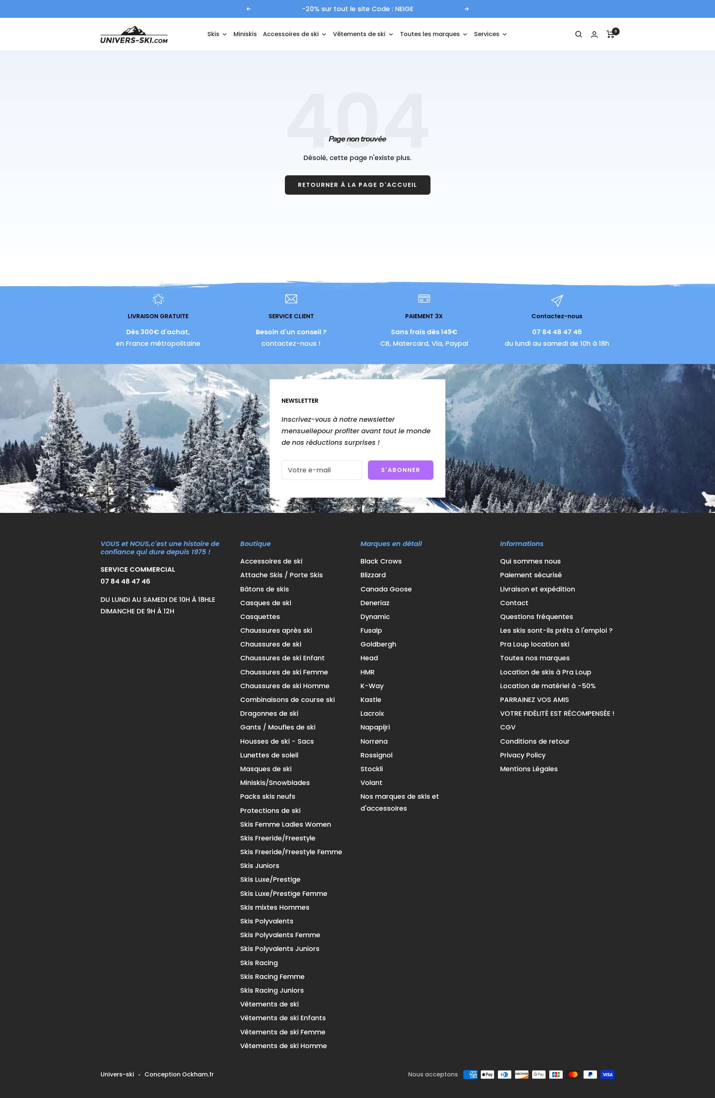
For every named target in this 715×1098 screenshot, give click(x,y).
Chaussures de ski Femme (284, 672)
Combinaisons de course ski (287, 699)
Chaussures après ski (276, 630)
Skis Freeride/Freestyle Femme (291, 851)
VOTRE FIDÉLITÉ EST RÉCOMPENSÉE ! (557, 713)
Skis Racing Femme (272, 976)
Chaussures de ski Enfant (282, 658)
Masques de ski (266, 768)
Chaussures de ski (270, 644)
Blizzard (373, 575)
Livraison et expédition (537, 589)
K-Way (372, 685)
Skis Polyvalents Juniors (280, 948)
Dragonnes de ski (269, 713)
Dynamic (375, 616)
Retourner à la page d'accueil (357, 185)
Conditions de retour (535, 741)
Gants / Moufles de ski (277, 727)
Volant (371, 782)
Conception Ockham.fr (179, 1074)
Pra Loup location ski (534, 644)
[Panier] (610, 34)
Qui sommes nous (530, 561)
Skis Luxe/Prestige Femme (283, 893)
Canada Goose (386, 589)
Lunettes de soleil (269, 755)
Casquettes (260, 616)
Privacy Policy (523, 755)
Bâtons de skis (264, 589)
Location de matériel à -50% (548, 685)
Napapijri (375, 727)
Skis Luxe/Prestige (270, 879)
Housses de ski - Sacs (277, 741)
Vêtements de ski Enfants (283, 1017)
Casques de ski (265, 602)
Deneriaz (375, 602)
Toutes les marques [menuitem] (430, 34)
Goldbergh (378, 644)
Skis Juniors (259, 865)
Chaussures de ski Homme (285, 685)
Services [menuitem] (486, 34)
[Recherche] (578, 34)
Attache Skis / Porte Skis (281, 575)
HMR (367, 672)
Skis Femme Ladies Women (285, 824)
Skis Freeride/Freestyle (277, 838)
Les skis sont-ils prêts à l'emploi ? (556, 630)
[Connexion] (594, 34)
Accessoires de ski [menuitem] (291, 34)
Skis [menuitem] (213, 34)
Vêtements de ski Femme (282, 1032)
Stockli (371, 768)
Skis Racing (259, 962)
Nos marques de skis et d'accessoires (399, 802)
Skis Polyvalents (266, 921)
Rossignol (376, 755)
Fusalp (371, 630)
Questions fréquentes (536, 616)
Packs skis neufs (267, 796)
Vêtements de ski (269, 1004)
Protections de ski (270, 810)
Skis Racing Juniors (272, 990)
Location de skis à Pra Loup (545, 672)
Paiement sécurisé (531, 575)
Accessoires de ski (271, 561)
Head (369, 658)
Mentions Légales (529, 768)
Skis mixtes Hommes (274, 907)
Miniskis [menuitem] (245, 34)
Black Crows (381, 561)
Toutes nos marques (535, 658)
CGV (507, 727)
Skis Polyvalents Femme (280, 934)
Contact (514, 602)
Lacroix (372, 713)
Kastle (370, 699)
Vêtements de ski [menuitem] (359, 34)
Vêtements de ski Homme (283, 1045)
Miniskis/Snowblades (275, 782)
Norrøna (374, 741)
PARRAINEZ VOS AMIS (534, 699)
